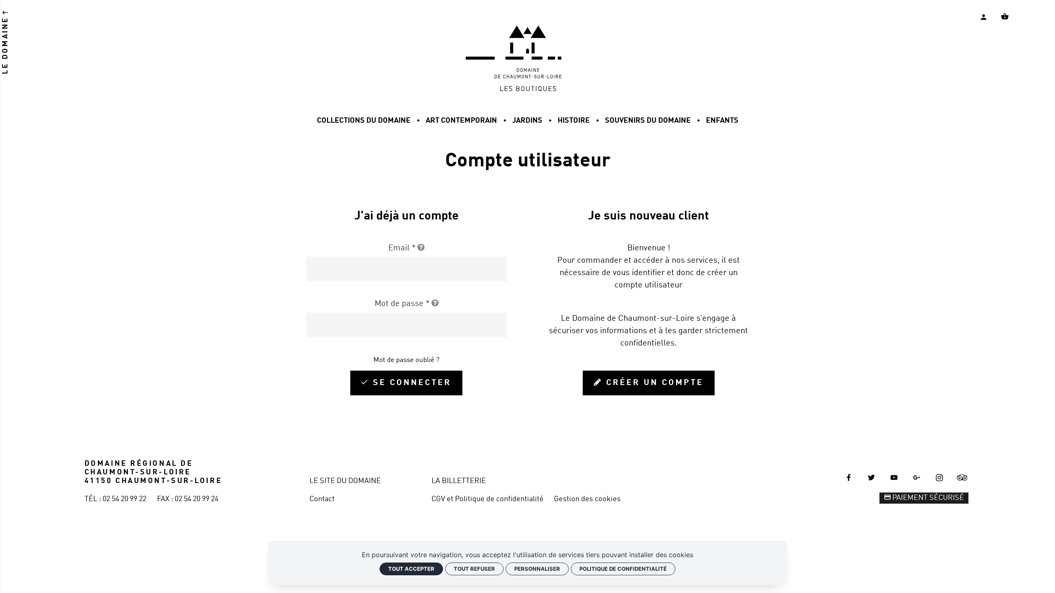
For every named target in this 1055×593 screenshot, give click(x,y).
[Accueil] (527, 89)
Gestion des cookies (587, 499)
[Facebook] (848, 477)
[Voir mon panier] (1004, 16)
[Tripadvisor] (962, 477)
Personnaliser (537, 568)
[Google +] (917, 477)
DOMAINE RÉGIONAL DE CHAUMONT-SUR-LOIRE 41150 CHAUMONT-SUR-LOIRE (153, 472)
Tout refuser (474, 568)
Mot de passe (402, 304)
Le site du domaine (345, 481)
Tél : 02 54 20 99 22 (115, 499)
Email (401, 248)
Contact (322, 499)
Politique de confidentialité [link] (623, 568)
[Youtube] (894, 477)
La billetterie (458, 481)
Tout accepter (411, 568)
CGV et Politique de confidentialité (487, 499)
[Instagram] (939, 477)
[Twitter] (871, 477)
